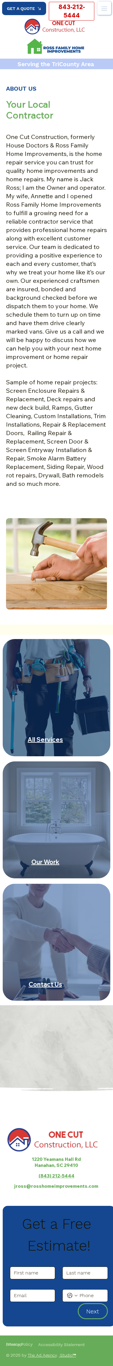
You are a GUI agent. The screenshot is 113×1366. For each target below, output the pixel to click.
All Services (45, 739)
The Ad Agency (42, 1355)
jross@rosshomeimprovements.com (56, 1186)
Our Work (45, 862)
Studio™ (67, 1355)
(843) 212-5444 (56, 1176)
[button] (24, 8)
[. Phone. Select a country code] (72, 1295)
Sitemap (14, 1344)
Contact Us (45, 984)
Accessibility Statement (62, 1344)
